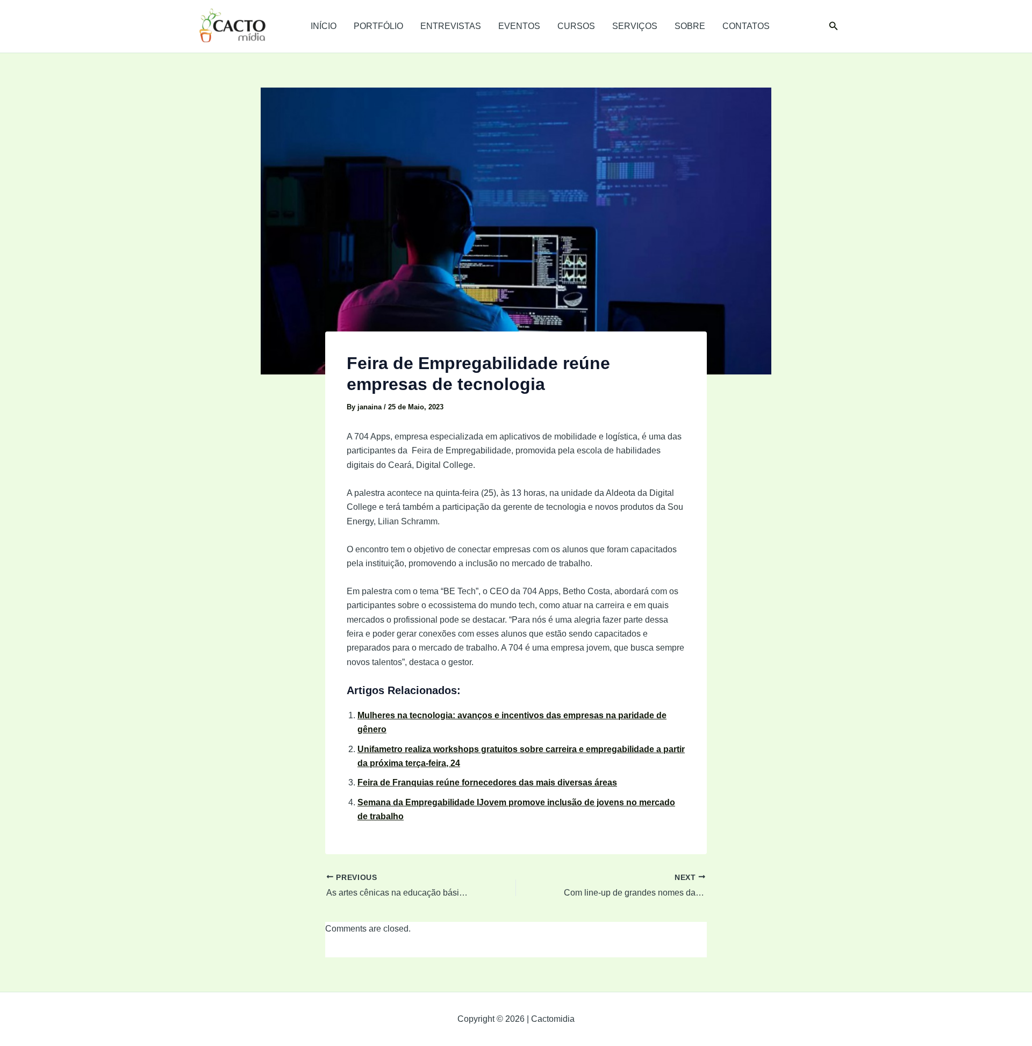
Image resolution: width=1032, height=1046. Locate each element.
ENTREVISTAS (450, 26)
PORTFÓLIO (378, 26)
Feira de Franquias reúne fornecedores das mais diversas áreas (487, 782)
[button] (833, 26)
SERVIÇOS (634, 26)
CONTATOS (746, 26)
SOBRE (690, 26)
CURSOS (576, 26)
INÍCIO (323, 26)
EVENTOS (519, 26)
